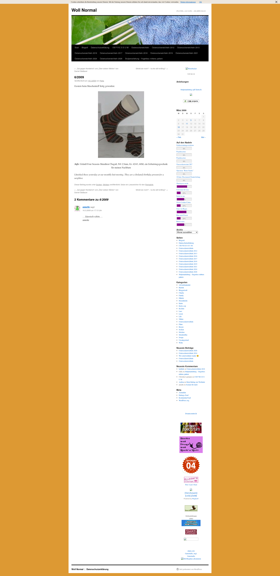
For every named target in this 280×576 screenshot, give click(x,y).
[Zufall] (194, 496)
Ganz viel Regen (181, 209)
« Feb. (178, 137)
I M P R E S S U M (120, 47)
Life (180, 316)
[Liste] (187, 496)
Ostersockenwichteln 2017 (111, 53)
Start (77, 47)
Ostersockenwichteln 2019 (161, 53)
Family (181, 295)
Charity (181, 293)
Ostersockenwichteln (140, 47)
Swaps (181, 337)
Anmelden (182, 392)
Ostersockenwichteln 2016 (86, 53)
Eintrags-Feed (183, 395)
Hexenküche (183, 300)
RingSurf (195, 498)
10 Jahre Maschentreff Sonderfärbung (188, 177)
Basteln (181, 287)
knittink (181, 369)
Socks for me (180, 196)
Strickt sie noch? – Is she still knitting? (152, 68)
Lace (180, 311)
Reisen (181, 327)
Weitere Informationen (188, 2)
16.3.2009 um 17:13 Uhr (92, 210)
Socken (99, 184)
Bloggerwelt (183, 290)
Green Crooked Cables (183, 202)
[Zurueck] (193, 493)
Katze (181, 303)
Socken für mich (191, 384)
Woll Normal (84, 10)
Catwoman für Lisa (182, 190)
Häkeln (181, 298)
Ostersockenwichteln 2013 (188, 47)
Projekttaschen (181, 152)
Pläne (181, 324)
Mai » (203, 137)
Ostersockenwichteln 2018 (136, 53)
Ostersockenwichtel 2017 (184, 164)
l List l (191, 484)
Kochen (181, 308)
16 (179, 127)
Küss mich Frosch (182, 215)
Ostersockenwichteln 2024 (86, 58)
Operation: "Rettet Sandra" (184, 171)
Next (195, 484)
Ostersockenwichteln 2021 (187, 53)
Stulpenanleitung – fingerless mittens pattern (144, 58)
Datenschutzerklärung (100, 47)
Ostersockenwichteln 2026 (111, 58)
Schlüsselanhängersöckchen (185, 145)
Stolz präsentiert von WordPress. (190, 569)
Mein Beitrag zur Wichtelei (195, 382)
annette (86, 206)
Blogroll (85, 47)
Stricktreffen (183, 335)
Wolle (181, 342)
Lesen (181, 314)
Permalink (149, 184)
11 (187, 123)
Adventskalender (184, 285)
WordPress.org (184, 400)
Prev (186, 484)
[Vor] (187, 493)
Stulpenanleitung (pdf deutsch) (191, 89)
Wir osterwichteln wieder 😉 (189, 356)
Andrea (181, 382)
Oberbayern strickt (182, 183)
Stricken (106, 184)
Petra (102, 80)
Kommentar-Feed (185, 398)
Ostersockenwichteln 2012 (163, 47)
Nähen (181, 319)
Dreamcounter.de (191, 413)
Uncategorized (184, 340)
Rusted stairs (180, 221)
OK (200, 2)
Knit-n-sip (182, 306)
